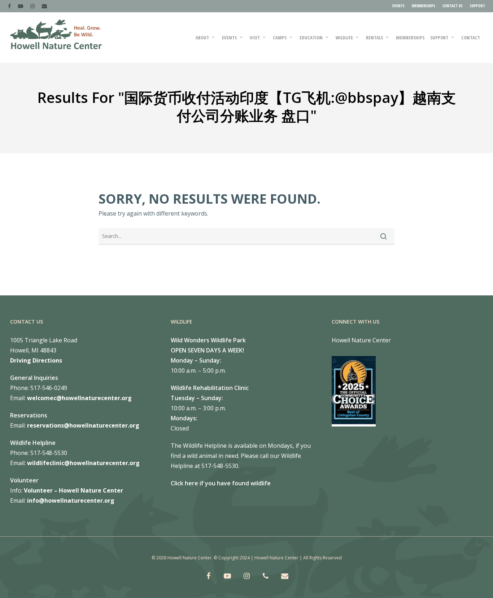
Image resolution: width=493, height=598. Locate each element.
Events (229, 37)
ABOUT (202, 37)
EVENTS (398, 5)
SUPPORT (477, 5)
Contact (470, 37)
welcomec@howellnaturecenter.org (79, 398)
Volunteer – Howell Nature (62, 490)
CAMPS (280, 37)
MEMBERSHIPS (423, 5)
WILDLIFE (344, 37)
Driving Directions (36, 360)
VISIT (255, 37)
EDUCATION (311, 37)
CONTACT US (452, 5)
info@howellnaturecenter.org (70, 500)
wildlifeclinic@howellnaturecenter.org (83, 463)
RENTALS (374, 37)
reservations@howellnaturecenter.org (83, 425)
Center (112, 490)
